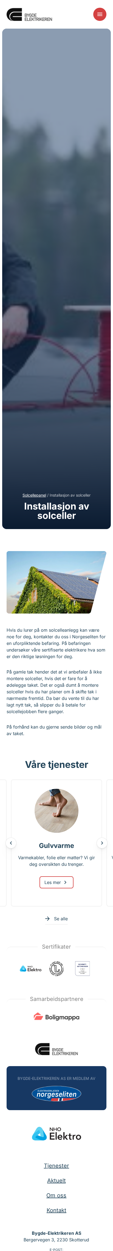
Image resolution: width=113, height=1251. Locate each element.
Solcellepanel (34, 495)
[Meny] (99, 14)
